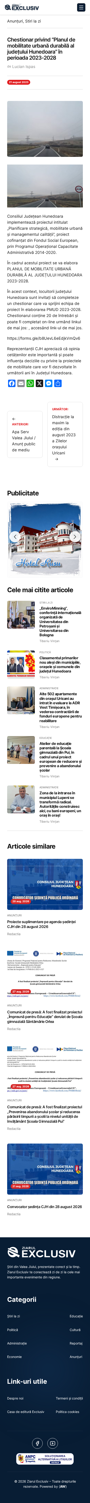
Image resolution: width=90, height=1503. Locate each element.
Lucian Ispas (23, 66)
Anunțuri (15, 21)
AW (63, 1486)
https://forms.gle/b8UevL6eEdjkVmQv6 (43, 338)
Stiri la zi (33, 21)
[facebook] (37, 1443)
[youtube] (52, 1443)
